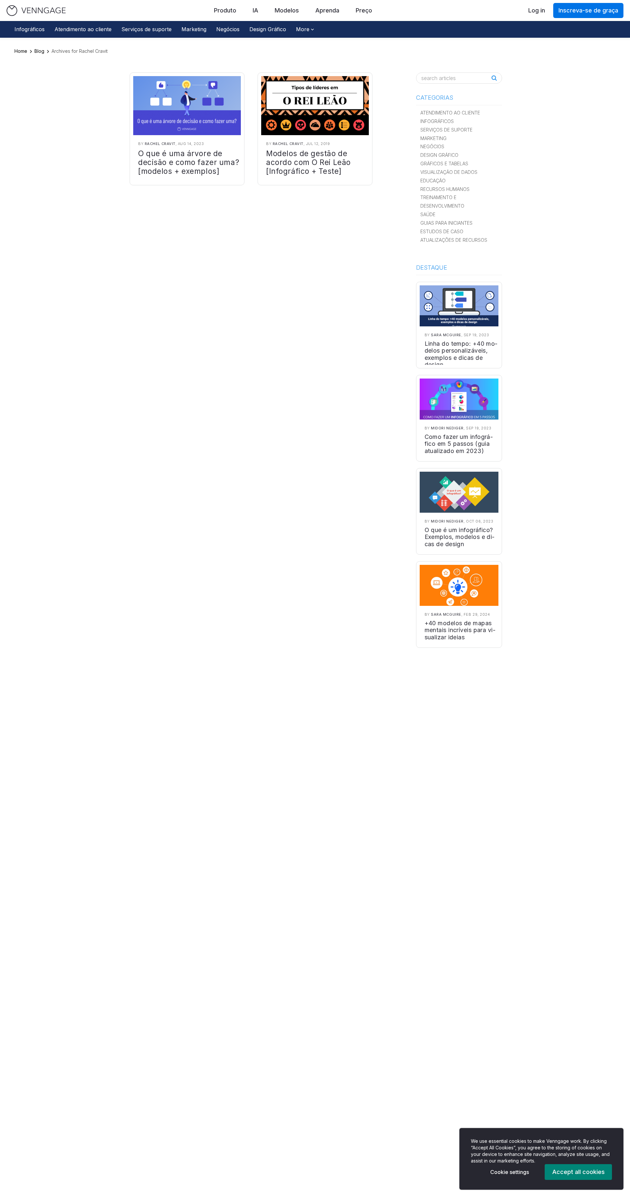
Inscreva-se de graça (588, 10)
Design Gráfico (267, 29)
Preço (364, 10)
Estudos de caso (441, 231)
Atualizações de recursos (453, 240)
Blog (39, 51)
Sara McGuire (446, 335)
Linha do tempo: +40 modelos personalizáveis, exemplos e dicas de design (461, 354)
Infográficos (29, 29)
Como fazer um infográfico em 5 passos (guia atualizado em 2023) (459, 443)
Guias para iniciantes (446, 223)
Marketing (193, 29)
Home (20, 51)
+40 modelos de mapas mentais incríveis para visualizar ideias (460, 630)
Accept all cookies (578, 1171)
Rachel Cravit (160, 143)
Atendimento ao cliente (83, 29)
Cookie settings (509, 1172)
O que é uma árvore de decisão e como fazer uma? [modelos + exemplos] (188, 162)
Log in (536, 10)
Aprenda (327, 10)
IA (255, 10)
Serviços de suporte (146, 29)
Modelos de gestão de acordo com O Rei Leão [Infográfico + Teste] (308, 162)
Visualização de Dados (448, 172)
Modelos (287, 10)
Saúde (427, 214)
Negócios (228, 29)
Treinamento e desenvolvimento (442, 202)
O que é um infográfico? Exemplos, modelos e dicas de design (460, 536)
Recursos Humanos (445, 189)
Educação (433, 180)
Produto (225, 10)
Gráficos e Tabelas (444, 163)
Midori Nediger (447, 428)
